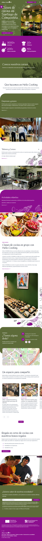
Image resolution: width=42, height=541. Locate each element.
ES (35, 2)
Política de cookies (19, 534)
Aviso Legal (15, 508)
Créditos (15, 535)
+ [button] (3, 349)
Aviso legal (4, 534)
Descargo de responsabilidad (7, 535)
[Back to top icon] (37, 539)
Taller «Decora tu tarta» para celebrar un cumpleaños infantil (29, 400)
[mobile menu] (40, 2)
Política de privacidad (11, 534)
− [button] (3, 351)
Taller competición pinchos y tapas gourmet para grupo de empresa (9, 401)
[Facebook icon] (26, 342)
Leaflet (38, 364)
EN (37, 2)
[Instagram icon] (29, 342)
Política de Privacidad (24, 508)
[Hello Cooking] (7, 2)
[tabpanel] (11, 398)
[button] (1, 6)
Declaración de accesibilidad (29, 534)
